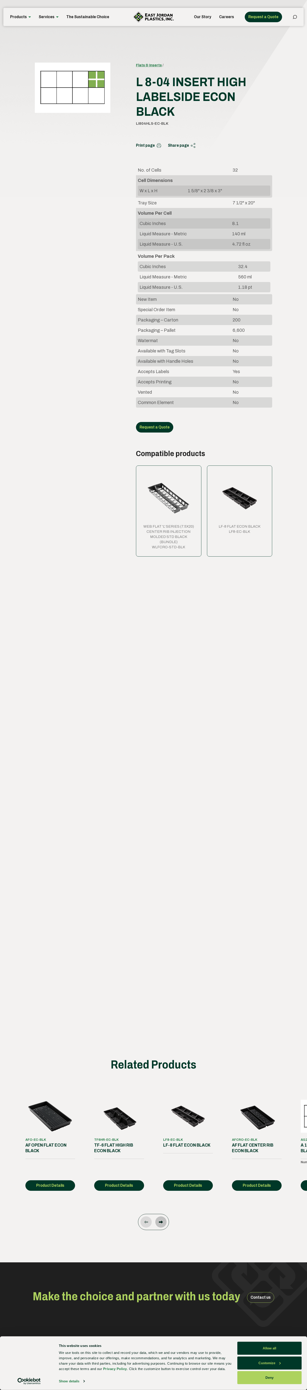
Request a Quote (263, 17)
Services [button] (46, 17)
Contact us (261, 1297)
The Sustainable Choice (87, 17)
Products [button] (18, 17)
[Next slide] (161, 1222)
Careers (226, 17)
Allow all (269, 1348)
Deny (269, 1377)
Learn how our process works (161, 944)
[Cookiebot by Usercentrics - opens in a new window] (29, 1381)
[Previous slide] (146, 1222)
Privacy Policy (115, 1369)
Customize (266, 1363)
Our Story (202, 17)
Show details (69, 1381)
